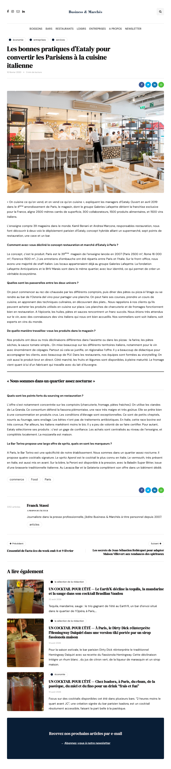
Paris (48, 479)
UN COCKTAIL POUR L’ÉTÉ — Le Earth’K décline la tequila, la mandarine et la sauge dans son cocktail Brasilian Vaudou (106, 591)
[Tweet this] (148, 85)
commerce (17, 479)
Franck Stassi (38, 505)
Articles (34, 524)
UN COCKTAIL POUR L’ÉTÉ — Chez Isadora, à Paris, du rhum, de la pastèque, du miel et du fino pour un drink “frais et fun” (102, 684)
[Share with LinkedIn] (154, 85)
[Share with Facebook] (141, 85)
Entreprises (97, 28)
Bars (49, 28)
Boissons (36, 28)
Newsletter (133, 28)
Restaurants (64, 28)
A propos (115, 28)
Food (34, 479)
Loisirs (81, 28)
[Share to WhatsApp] (161, 85)
